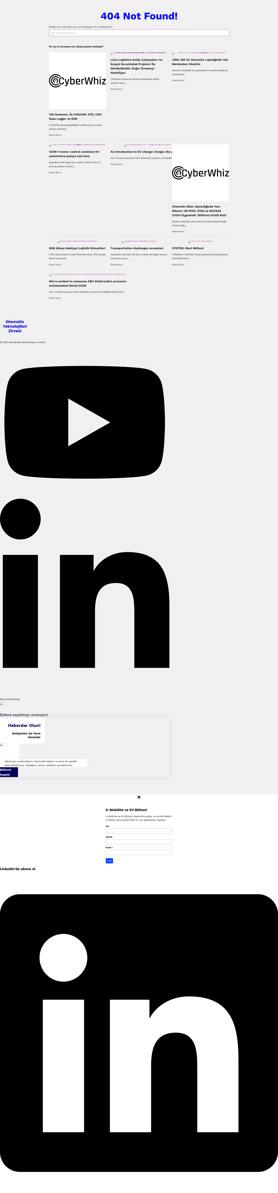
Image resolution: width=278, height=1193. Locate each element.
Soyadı (109, 837)
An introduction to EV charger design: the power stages (151, 151)
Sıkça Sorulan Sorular (10, 699)
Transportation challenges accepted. (137, 248)
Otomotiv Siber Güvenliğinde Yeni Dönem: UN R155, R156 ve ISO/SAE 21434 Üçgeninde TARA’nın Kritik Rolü (199, 211)
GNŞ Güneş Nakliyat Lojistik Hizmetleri (77, 248)
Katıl (109, 861)
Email (109, 847)
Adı (107, 826)
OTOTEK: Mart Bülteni (188, 248)
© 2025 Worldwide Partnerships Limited (22, 342)
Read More (55, 135)
